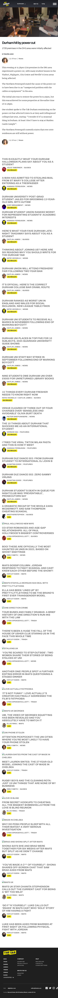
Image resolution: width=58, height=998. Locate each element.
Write (36, 4)
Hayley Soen (13, 574)
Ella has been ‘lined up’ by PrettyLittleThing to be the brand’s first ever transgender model (28, 593)
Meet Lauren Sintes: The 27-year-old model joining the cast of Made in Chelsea (27, 764)
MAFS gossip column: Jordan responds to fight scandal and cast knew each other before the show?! (28, 568)
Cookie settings (41, 965)
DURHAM (12, 170)
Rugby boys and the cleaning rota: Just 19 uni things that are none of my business (29, 783)
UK (9, 517)
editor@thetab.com (36, 988)
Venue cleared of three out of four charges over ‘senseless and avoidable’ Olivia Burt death (27, 411)
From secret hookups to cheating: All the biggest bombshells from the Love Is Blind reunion (28, 805)
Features (24, 432)
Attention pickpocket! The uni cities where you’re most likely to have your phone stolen (27, 740)
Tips (43, 4)
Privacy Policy (22, 963)
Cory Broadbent (15, 205)
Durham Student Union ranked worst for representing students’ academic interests (29, 215)
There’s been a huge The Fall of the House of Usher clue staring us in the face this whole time (28, 634)
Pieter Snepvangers (17, 417)
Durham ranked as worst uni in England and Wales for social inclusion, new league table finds (26, 303)
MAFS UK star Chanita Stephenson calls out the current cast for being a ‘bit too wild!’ (29, 889)
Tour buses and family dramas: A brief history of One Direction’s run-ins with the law (28, 615)
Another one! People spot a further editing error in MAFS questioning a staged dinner (27, 674)
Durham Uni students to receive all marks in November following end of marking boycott (28, 322)
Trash (34, 621)
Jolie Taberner (14, 168)
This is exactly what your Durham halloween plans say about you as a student (27, 162)
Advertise (21, 961)
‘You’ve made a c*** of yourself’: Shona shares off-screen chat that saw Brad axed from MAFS (29, 867)
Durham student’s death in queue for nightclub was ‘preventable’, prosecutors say (28, 493)
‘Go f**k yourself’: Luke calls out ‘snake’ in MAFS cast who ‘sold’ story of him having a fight (28, 908)
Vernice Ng (12, 432)
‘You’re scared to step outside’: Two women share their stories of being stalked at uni (27, 655)
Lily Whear (13, 59)
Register (20, 973)
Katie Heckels (14, 258)
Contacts (39, 963)
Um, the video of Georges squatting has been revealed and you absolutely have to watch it (27, 718)
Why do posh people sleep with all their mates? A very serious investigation (26, 827)
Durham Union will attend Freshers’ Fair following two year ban (27, 269)
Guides (27, 168)
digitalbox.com (12, 988)
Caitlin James (13, 239)
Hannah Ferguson (16, 186)
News (21, 59)
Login (19, 975)
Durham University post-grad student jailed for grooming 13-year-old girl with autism (28, 199)
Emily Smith (12, 555)
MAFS (23, 574)
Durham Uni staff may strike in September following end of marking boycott (28, 360)
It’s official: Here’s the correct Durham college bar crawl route (26, 286)
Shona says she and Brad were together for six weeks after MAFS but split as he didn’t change (27, 849)
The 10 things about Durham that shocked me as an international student (25, 426)
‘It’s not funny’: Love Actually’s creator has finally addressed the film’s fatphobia (27, 696)
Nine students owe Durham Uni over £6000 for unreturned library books (28, 377)
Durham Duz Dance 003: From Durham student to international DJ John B (27, 459)
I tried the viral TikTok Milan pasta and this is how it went (26, 443)
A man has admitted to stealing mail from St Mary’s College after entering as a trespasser (27, 181)
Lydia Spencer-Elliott (18, 536)
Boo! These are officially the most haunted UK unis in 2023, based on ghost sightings (26, 549)
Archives (20, 965)
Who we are (40, 961)
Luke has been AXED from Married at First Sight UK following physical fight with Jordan (27, 927)
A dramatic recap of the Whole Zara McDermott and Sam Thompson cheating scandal (27, 509)
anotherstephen (15, 515)
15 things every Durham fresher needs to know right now (25, 393)
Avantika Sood (14, 464)
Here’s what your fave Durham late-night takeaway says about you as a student (27, 234)
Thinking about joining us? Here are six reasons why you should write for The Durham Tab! (29, 252)
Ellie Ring (12, 724)
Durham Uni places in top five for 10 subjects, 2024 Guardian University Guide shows (27, 341)
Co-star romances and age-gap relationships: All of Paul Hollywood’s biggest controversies (28, 530)
